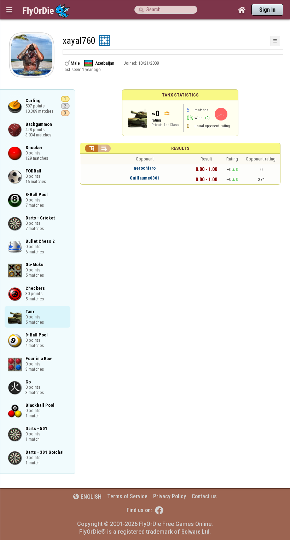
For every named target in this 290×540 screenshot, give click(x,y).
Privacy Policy (169, 496)
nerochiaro (145, 168)
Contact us (204, 496)
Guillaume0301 (145, 178)
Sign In (267, 9)
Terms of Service (127, 496)
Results (180, 148)
